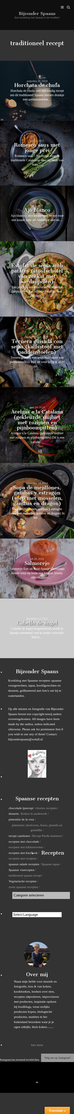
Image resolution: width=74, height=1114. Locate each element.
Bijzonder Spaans (37, 13)
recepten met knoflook (23, 853)
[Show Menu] (61, 7)
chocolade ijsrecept (21, 808)
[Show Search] (67, 7)
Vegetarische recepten (23, 881)
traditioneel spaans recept (25, 875)
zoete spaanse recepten (23, 887)
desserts (14, 813)
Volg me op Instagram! (57, 1057)
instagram (43, 1075)
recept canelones (19, 836)
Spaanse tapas (50, 864)
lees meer (37, 1045)
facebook (30, 1075)
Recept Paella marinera (47, 836)
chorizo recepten (46, 808)
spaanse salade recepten (24, 864)
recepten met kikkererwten (26, 847)
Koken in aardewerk (34, 813)
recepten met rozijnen (22, 858)
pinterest (37, 1075)
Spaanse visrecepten (22, 870)
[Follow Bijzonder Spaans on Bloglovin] (37, 776)
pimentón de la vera (21, 819)
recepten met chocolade (24, 841)
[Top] (37, 1082)
